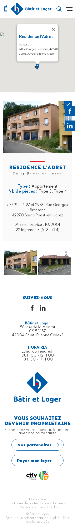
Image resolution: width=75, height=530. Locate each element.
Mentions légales (32, 507)
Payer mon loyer (34, 460)
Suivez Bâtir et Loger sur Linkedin (70, 126)
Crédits (52, 507)
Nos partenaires (34, 444)
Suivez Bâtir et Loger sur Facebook (70, 111)
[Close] (53, 29)
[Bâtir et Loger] (31, 9)
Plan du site (37, 499)
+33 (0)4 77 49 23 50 (5, 8)
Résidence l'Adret (36, 36)
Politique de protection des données (37, 503)
